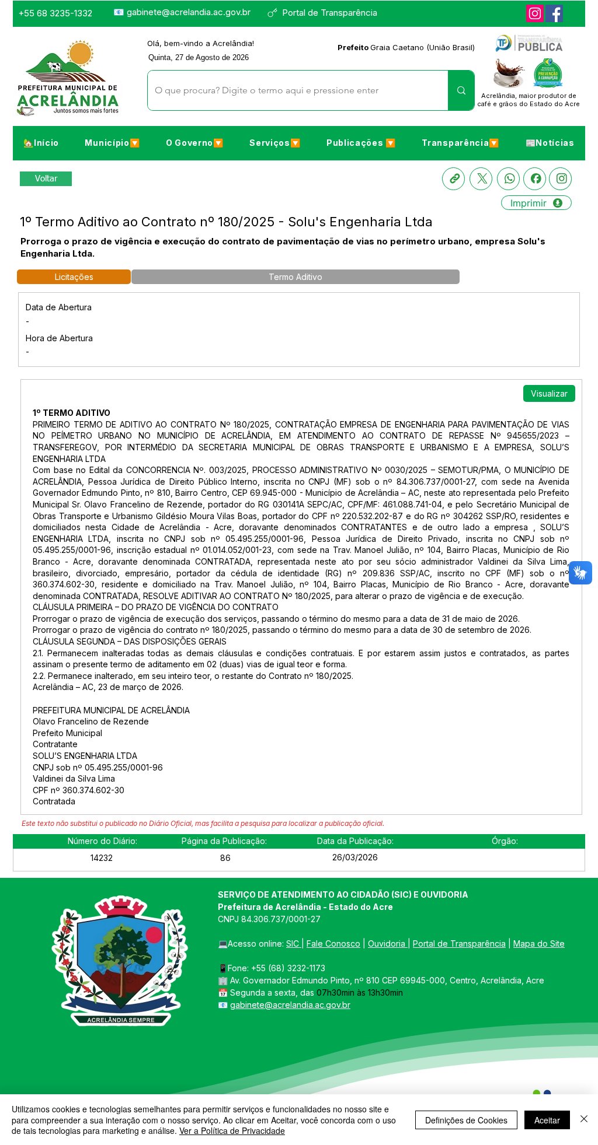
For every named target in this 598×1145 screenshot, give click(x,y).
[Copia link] (453, 178)
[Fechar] (584, 1120)
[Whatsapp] (508, 178)
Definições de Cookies (466, 1120)
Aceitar (547, 1120)
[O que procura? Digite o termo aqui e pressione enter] (461, 90)
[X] (481, 178)
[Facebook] (554, 13)
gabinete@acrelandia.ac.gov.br (189, 11)
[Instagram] (535, 13)
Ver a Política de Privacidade (232, 1130)
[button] (112, 142)
